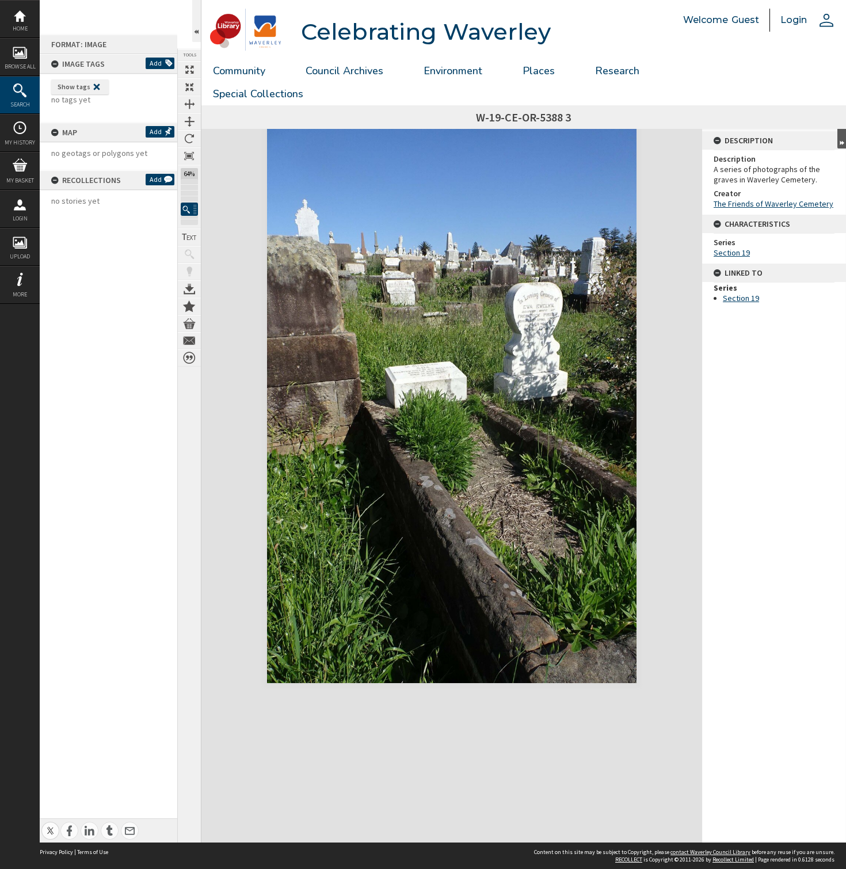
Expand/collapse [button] (841, 138)
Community (239, 71)
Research (617, 71)
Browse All (20, 66)
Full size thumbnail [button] (189, 69)
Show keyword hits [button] (189, 254)
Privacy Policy (56, 852)
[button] (189, 209)
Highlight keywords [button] (189, 271)
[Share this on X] (50, 824)
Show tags (74, 86)
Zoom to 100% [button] (189, 156)
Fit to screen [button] (189, 87)
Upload (20, 256)
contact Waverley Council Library (710, 852)
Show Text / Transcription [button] (189, 237)
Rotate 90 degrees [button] (189, 138)
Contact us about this (189, 340)
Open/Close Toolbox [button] (196, 21)
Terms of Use (92, 852)
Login (20, 218)
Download (189, 289)
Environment (453, 71)
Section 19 (732, 252)
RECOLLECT (628, 859)
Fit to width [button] (189, 104)
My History (20, 142)
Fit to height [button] (189, 121)
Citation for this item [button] (189, 358)
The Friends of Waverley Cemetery (773, 204)
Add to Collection (189, 306)
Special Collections (258, 94)
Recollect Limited (733, 859)
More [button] (20, 294)
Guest (745, 19)
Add (156, 63)
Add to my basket (189, 323)
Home (20, 28)
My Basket (20, 180)
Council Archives (344, 71)
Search (20, 104)
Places (539, 71)
